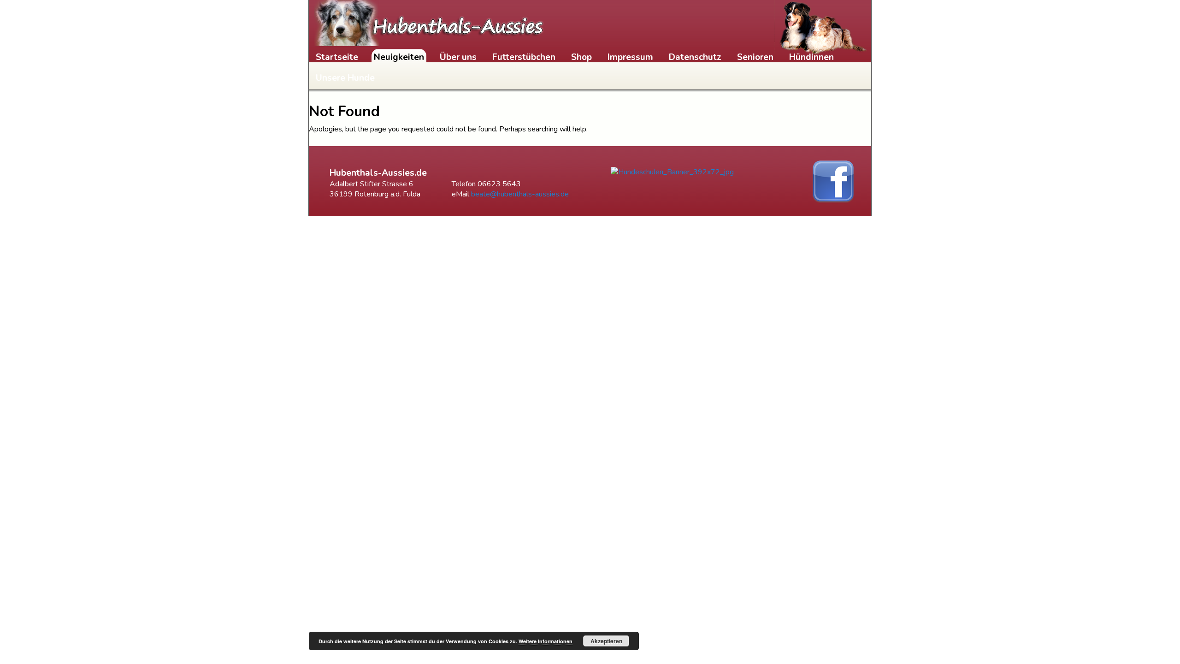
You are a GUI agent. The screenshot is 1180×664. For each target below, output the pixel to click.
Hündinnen (811, 57)
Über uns (458, 57)
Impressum (630, 57)
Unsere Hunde (345, 78)
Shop (581, 57)
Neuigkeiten (399, 57)
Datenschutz (695, 57)
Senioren (755, 57)
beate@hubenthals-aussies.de (520, 194)
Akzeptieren (606, 641)
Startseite (337, 57)
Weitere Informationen (545, 641)
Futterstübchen (523, 57)
